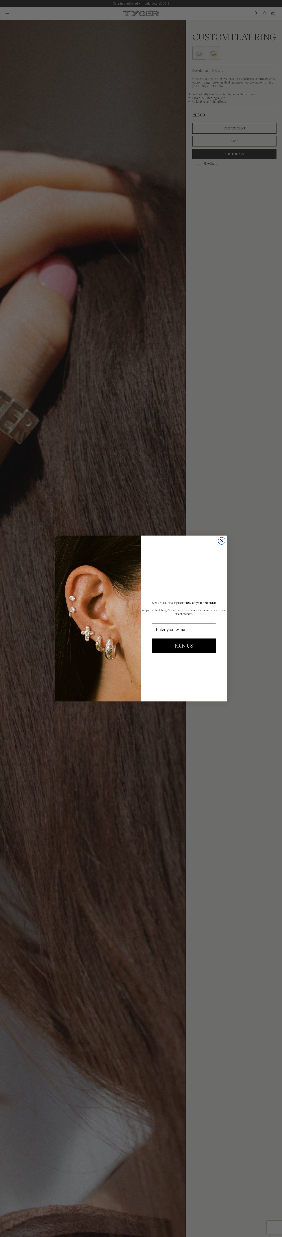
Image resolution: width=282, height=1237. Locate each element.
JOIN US (184, 645)
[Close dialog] (221, 540)
